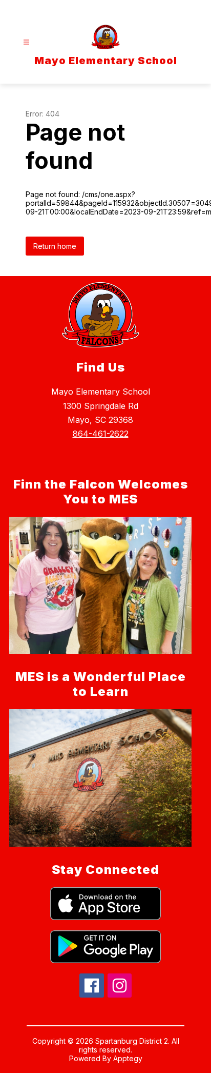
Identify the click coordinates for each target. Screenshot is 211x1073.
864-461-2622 (101, 433)
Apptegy (127, 1058)
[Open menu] (26, 42)
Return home (54, 246)
